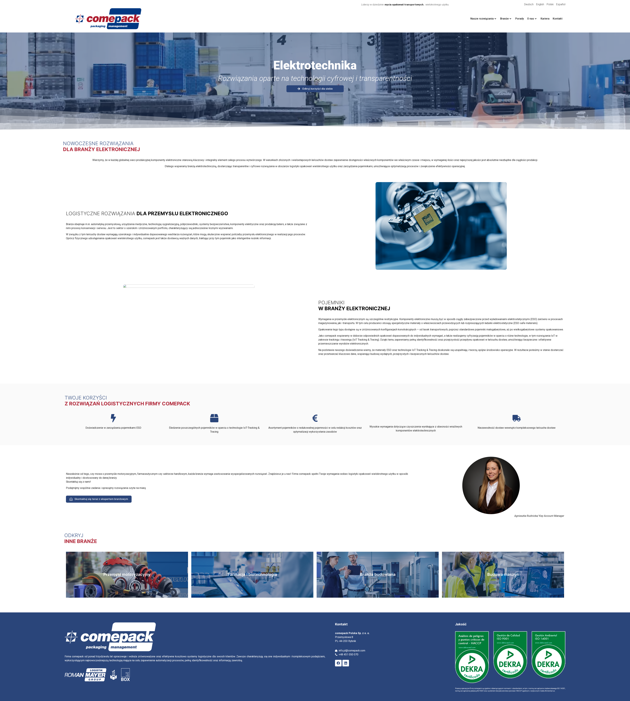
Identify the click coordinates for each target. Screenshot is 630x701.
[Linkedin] (345, 663)
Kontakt (557, 18)
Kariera (545, 18)
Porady (519, 18)
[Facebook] (338, 663)
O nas (530, 18)
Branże (504, 18)
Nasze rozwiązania (482, 18)
